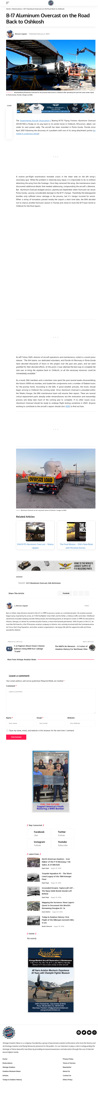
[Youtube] (63, 843)
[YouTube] (94, 606)
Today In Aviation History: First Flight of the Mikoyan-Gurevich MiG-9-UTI (58, 920)
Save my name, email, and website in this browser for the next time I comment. (41, 730)
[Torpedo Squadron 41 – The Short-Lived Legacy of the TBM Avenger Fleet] (33, 877)
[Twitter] (63, 833)
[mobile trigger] (8, 3)
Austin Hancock (47, 926)
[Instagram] (39, 843)
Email (40, 718)
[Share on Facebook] (9, 111)
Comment (11, 686)
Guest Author (46, 912)
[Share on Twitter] (9, 117)
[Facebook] (91, 606)
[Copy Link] (9, 124)
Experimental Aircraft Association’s (35, 120)
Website (71, 718)
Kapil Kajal (45, 868)
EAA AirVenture (54, 583)
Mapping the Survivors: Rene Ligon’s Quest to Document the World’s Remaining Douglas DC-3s (58, 905)
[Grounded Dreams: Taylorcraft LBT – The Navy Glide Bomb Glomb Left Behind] (33, 891)
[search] (93, 3)
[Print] (9, 130)
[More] (9, 136)
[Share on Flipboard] (81, 593)
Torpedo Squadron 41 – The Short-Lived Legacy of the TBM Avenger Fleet (57, 876)
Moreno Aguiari (21, 34)
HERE (67, 406)
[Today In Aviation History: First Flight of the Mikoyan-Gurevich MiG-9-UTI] (33, 920)
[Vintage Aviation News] (51, 3)
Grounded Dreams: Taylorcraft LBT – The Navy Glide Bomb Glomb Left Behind (58, 891)
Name (9, 718)
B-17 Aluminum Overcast (36, 583)
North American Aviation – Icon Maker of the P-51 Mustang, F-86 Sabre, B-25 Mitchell (56, 862)
